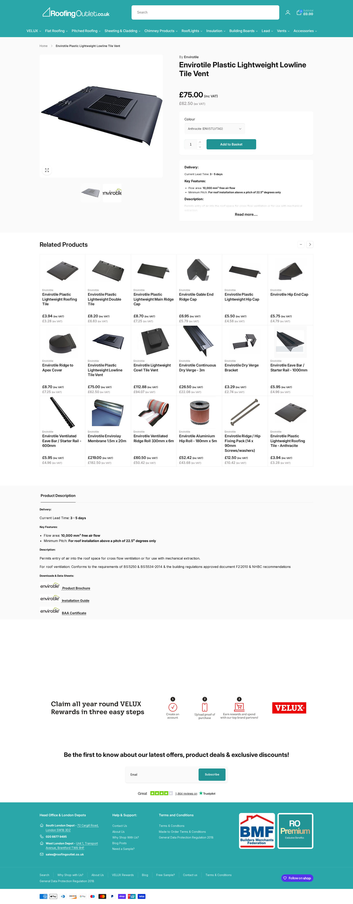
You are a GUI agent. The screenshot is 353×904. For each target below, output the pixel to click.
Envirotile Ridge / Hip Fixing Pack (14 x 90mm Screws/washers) (242, 443)
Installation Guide (75, 601)
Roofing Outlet (286, 896)
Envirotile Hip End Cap (289, 294)
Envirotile (189, 57)
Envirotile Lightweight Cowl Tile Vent (152, 367)
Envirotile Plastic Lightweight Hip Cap (242, 296)
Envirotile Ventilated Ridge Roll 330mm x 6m (154, 438)
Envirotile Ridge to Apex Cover (57, 367)
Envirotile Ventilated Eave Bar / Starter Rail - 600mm (61, 441)
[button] (304, 12)
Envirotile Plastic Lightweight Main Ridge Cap (154, 299)
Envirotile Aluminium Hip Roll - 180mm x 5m (198, 438)
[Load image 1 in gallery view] (90, 193)
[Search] (272, 12)
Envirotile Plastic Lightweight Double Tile (104, 299)
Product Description (58, 495)
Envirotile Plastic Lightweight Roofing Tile (59, 299)
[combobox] (205, 12)
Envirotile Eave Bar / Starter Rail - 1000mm (288, 367)
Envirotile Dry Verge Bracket (241, 367)
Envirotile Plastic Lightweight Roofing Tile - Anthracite (287, 441)
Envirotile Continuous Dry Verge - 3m (197, 367)
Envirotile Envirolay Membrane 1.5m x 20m (107, 438)
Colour (189, 119)
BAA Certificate (74, 613)
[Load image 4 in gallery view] (112, 193)
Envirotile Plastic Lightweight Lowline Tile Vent (105, 370)
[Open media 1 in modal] (101, 116)
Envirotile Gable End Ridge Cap (196, 296)
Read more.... (246, 214)
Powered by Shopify (303, 896)
